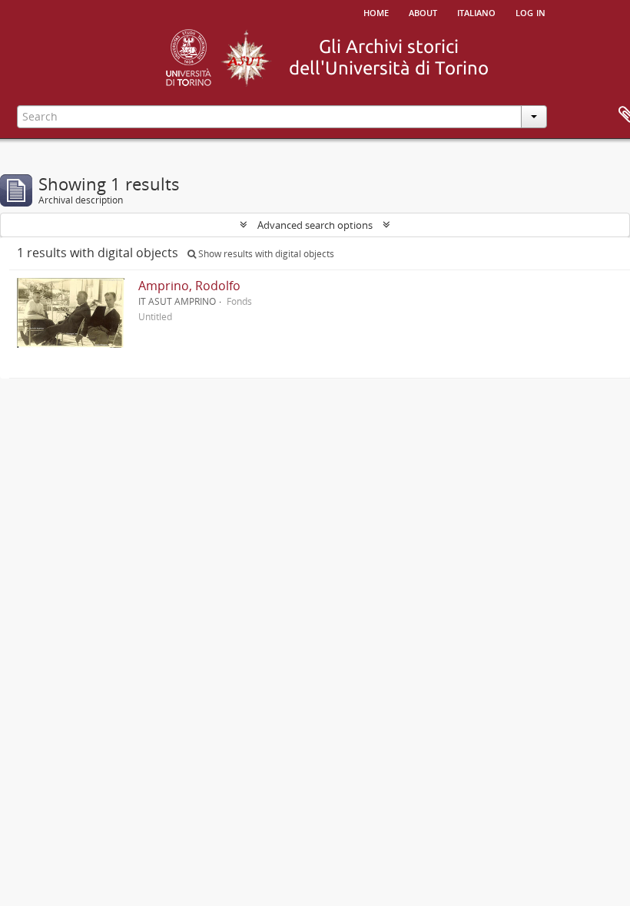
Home (376, 11)
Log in (530, 11)
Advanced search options (315, 225)
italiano (476, 11)
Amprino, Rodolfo (189, 285)
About (423, 11)
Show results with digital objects (265, 253)
